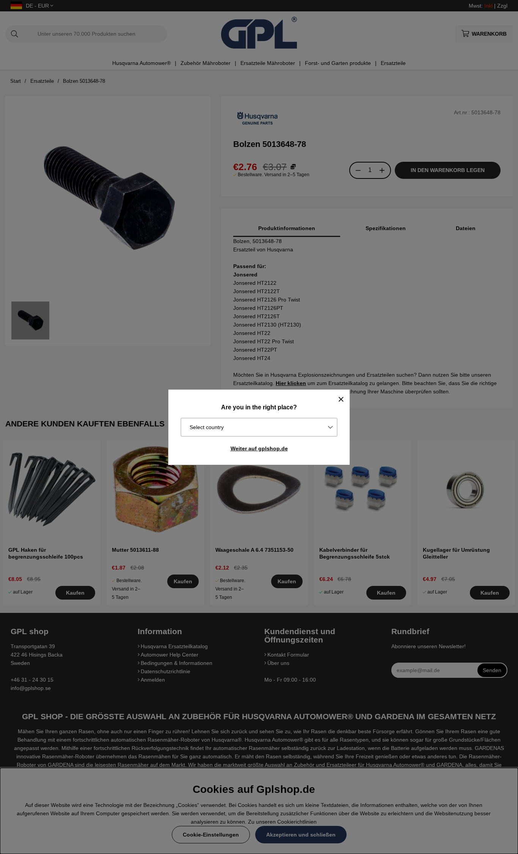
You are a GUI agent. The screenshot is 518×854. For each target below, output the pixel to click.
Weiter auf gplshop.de (259, 448)
